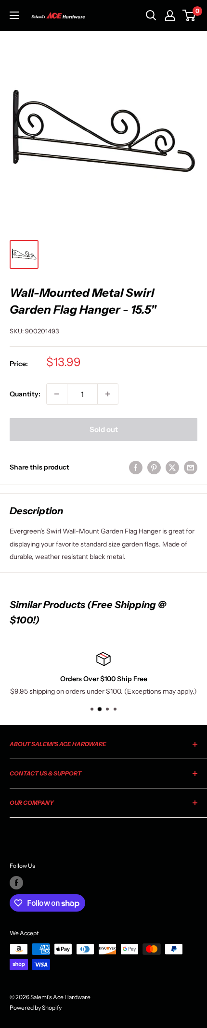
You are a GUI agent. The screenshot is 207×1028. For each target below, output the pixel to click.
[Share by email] (190, 467)
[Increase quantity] (108, 394)
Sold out (104, 429)
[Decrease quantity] (57, 394)
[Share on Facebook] (135, 467)
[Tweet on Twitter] (172, 467)
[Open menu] (14, 15)
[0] (189, 15)
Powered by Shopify (36, 1007)
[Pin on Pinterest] (154, 467)
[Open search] (151, 15)
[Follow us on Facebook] (16, 882)
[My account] (170, 15)
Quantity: (25, 394)
